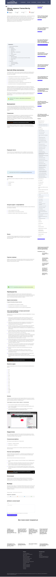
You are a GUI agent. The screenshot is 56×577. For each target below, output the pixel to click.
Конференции (40, 183)
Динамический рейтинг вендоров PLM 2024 (45, 274)
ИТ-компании (40, 180)
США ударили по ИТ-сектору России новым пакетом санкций (11, 544)
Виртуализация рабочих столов (43, 174)
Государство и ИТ (41, 122)
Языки (12, 53)
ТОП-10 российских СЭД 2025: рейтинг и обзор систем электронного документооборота (45, 259)
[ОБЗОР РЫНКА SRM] (43, 112)
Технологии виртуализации (42, 173)
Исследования (23, 2)
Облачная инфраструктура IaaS (43, 189)
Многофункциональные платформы (42, 204)
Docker (40, 194)
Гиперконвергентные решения (42, 177)
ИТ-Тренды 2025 (40, 182)
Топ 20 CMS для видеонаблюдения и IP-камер (45, 254)
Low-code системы (41, 133)
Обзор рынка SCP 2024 (41, 151)
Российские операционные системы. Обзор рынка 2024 (42, 171)
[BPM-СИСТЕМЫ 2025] (43, 26)
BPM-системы (25, 555)
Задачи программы (14, 56)
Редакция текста (13, 49)
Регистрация (13, 64)
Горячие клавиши (13, 54)
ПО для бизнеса (33, 2)
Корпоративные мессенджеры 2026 (43, 142)
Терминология (40, 223)
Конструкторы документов (42, 210)
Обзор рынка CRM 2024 (26, 564)
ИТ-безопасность (41, 178)
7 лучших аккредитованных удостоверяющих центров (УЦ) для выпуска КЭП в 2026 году (11, 531)
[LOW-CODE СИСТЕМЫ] (43, 14)
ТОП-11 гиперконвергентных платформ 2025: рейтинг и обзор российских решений (43, 77)
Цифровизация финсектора (42, 232)
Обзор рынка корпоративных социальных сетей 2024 (43, 165)
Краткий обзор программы (13, 46)
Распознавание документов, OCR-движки (43, 216)
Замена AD (40, 202)
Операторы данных (41, 191)
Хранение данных (41, 226)
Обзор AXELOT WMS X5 (33, 543)
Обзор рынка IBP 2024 (42, 148)
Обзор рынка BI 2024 (26, 557)
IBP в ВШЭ (28, 2)
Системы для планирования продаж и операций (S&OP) (43, 155)
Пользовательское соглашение (43, 557)
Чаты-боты (39, 2)
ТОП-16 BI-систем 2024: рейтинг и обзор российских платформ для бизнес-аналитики (43, 103)
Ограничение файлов (14, 62)
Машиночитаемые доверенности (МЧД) (43, 212)
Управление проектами (42, 218)
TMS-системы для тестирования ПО (43, 135)
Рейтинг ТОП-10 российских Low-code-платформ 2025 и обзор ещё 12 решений (43, 16)
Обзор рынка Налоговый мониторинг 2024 (42, 167)
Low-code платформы (26, 553)
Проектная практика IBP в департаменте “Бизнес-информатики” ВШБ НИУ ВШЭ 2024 (43, 153)
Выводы (10, 65)
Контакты (40, 554)
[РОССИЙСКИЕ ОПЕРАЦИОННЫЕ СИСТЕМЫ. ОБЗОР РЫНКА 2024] (43, 51)
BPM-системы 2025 (41, 130)
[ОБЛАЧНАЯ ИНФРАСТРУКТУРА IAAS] (43, 245)
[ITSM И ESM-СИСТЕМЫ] (43, 38)
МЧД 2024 (24, 563)
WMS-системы (41, 200)
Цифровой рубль (41, 234)
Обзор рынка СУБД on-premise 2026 (43, 187)
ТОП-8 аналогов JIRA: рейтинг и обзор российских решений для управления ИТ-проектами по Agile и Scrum (43, 90)
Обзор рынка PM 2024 (42, 157)
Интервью (43, 2)
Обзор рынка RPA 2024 (26, 565)
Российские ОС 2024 (26, 562)
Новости (39, 185)
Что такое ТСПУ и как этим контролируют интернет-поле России (45, 264)
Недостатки (11, 61)
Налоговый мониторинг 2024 (27, 558)
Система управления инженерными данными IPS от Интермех (44, 544)
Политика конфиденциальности (43, 556)
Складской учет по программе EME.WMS (22, 544)
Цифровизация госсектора (42, 228)
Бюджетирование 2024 (42, 137)
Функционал (11, 47)
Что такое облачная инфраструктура (26, 172)
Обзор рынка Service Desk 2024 (43, 160)
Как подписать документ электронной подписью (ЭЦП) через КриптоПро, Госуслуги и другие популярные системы (33, 531)
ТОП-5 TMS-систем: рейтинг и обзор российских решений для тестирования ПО (43, 65)
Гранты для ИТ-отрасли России (43, 124)
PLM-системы (41, 199)
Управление (13, 48)
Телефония (40, 221)
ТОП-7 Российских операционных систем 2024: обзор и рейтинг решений (43, 53)
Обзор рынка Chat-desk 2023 (43, 145)
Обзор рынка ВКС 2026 (42, 163)
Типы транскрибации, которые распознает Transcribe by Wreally (20, 57)
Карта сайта (40, 555)
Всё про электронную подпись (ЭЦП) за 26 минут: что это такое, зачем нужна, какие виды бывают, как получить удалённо (44, 531)
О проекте (40, 553)
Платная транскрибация (14, 63)
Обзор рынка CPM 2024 (26, 559)
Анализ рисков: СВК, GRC (42, 169)
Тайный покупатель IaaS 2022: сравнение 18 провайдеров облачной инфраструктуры (43, 248)
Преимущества (11, 55)
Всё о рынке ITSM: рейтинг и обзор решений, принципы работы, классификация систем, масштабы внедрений (43, 41)
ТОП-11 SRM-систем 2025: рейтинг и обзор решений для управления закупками (43, 115)
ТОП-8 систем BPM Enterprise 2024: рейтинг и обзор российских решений (43, 28)
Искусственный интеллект (42, 140)
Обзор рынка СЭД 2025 (42, 207)
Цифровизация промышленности (41, 230)
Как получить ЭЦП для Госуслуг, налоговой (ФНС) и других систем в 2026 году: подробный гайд (22, 531)
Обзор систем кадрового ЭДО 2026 (43, 213)
